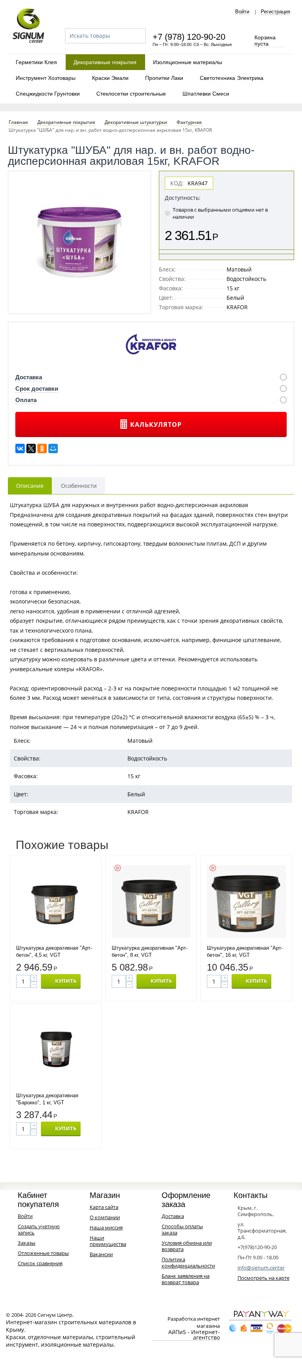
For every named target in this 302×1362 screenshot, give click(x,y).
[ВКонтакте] (20, 448)
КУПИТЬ (65, 980)
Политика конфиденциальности (188, 1262)
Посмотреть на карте (263, 1277)
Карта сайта (104, 1207)
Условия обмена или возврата (187, 1246)
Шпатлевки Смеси (205, 93)
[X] (31, 448)
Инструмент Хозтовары (46, 78)
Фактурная (189, 122)
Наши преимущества (108, 1241)
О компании (105, 1217)
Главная (18, 122)
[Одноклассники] (42, 448)
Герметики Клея (36, 62)
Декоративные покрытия (105, 62)
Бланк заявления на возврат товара (186, 1279)
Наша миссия (106, 1227)
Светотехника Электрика (231, 78)
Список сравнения (40, 1263)
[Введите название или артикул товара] (136, 36)
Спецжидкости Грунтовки (48, 93)
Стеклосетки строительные (131, 93)
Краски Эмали (110, 78)
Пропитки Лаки (164, 78)
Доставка (173, 1216)
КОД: (177, 183)
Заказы (26, 1242)
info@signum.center (261, 1267)
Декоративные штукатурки (136, 122)
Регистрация (275, 12)
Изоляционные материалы (187, 62)
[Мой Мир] (53, 448)
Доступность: (183, 197)
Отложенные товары (43, 1253)
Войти (242, 12)
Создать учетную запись (39, 1229)
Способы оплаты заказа (182, 1229)
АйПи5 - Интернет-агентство (194, 1335)
